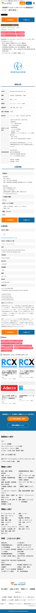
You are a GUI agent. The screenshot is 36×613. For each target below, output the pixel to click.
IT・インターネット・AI (8, 513)
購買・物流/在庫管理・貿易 (26, 491)
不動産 (20, 516)
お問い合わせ (30, 597)
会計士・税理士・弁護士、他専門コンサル (9, 496)
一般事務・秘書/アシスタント (26, 487)
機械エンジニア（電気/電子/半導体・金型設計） (26, 479)
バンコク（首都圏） (6, 444)
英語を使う (4, 543)
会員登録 (22, 3)
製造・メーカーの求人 (7, 346)
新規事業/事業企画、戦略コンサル (26, 472)
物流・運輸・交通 (6, 520)
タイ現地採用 (21, 554)
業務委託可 (20, 569)
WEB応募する (10, 20)
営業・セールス (5, 475)
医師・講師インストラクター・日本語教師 (26, 501)
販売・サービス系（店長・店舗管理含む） (9, 501)
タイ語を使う (21, 543)
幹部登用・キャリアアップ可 (25, 549)
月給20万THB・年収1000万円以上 (9, 561)
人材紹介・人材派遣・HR (8, 529)
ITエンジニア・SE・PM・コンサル (26, 483)
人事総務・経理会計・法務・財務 (9, 487)
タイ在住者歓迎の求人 (7, 348)
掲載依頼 (4, 600)
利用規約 (10, 597)
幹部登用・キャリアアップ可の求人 (24, 348)
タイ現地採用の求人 (6, 350)
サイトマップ (31, 600)
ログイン (29, 3)
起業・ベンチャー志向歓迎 (8, 569)
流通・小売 (4, 524)
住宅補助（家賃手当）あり (24, 565)
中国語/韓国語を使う (7, 545)
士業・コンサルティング (25, 520)
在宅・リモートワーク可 (24, 547)
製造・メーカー (23, 513)
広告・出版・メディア (25, 522)
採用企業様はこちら (18, 425)
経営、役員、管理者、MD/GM (7, 472)
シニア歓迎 (4, 551)
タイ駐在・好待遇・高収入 (8, 556)
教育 (20, 524)
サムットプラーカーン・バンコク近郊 (11, 446)
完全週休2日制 (21, 560)
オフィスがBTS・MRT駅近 (8, 549)
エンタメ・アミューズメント (9, 527)
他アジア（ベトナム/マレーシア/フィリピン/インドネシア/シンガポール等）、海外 (18, 460)
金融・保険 (4, 518)
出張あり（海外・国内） (24, 567)
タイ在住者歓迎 (5, 547)
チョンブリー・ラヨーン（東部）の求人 (11, 343)
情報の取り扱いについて (20, 597)
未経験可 (3, 567)
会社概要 (4, 597)
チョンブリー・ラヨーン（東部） (10, 448)
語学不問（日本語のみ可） (24, 545)
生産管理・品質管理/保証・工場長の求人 (11, 341)
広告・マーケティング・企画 (27, 475)
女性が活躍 (20, 551)
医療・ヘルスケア (6, 522)
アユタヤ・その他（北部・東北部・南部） (13, 450)
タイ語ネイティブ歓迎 (7, 571)
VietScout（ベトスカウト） (16, 604)
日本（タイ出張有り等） (9, 455)
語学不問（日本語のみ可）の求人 (23, 346)
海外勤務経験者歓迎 (6, 554)
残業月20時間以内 (6, 565)
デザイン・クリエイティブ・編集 (27, 496)
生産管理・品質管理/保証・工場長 (8, 479)
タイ (2, 441)
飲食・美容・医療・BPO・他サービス (8, 532)
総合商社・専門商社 (24, 518)
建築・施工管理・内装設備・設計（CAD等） (9, 483)
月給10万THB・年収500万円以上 (25, 557)
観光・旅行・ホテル (24, 529)
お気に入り (27, 20)
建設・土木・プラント (7, 516)
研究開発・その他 (6, 504)
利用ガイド (24, 589)
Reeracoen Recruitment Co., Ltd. (9, 238)
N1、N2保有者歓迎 (22, 571)
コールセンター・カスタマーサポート (9, 492)
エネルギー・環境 (23, 527)
